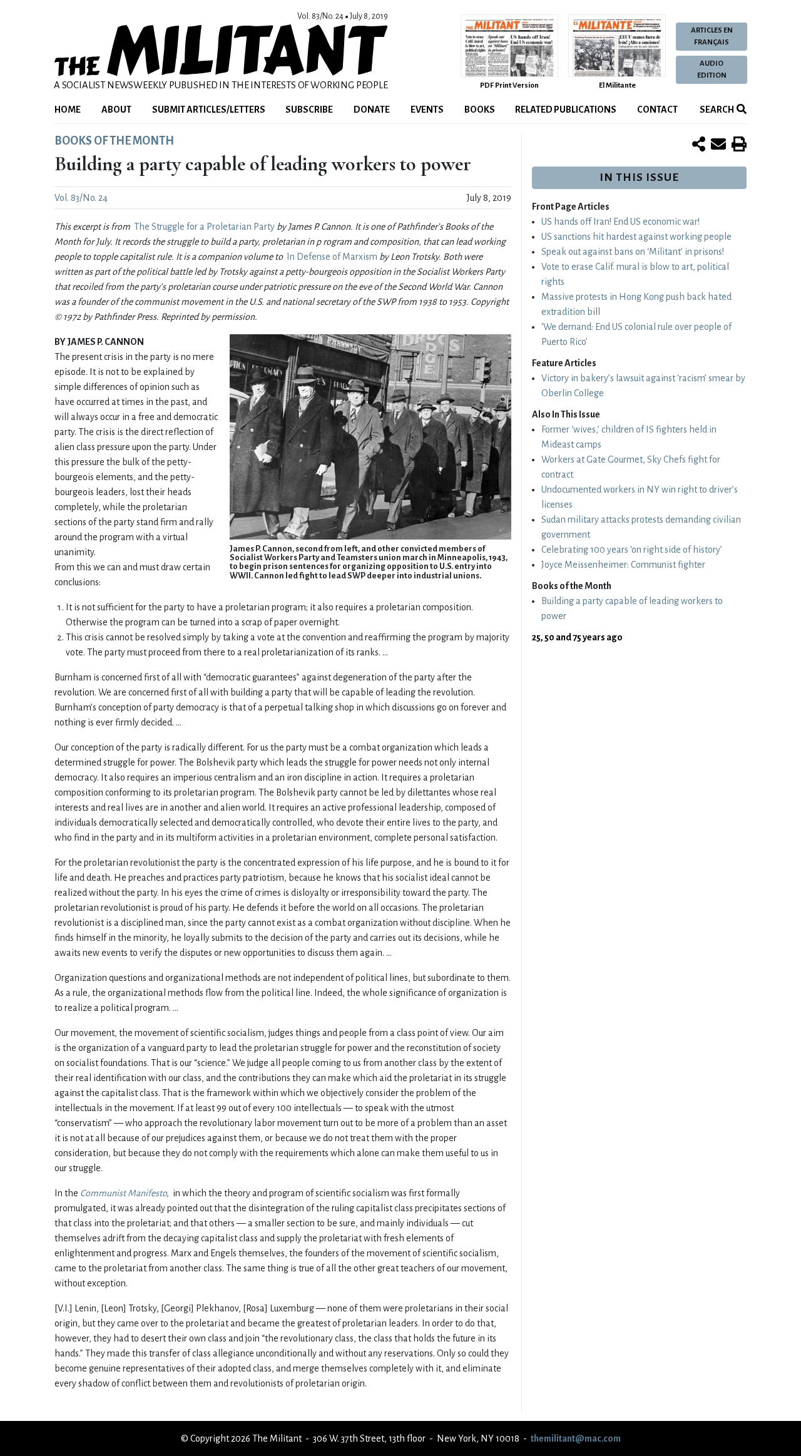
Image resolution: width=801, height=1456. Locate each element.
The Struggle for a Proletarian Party (204, 227)
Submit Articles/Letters (208, 110)
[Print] (739, 145)
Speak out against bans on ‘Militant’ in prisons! (632, 252)
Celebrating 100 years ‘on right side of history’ (631, 550)
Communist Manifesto (123, 1193)
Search (716, 110)
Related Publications (565, 110)
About (116, 110)
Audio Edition (712, 69)
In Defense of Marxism (332, 257)
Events (427, 110)
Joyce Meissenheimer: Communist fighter (623, 565)
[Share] (698, 145)
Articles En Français (712, 36)
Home (67, 110)
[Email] (718, 145)
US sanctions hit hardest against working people (636, 237)
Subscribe (309, 110)
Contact (657, 110)
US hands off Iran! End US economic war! (620, 222)
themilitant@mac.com (576, 1438)
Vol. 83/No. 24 (81, 198)
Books (479, 110)
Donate (372, 110)
